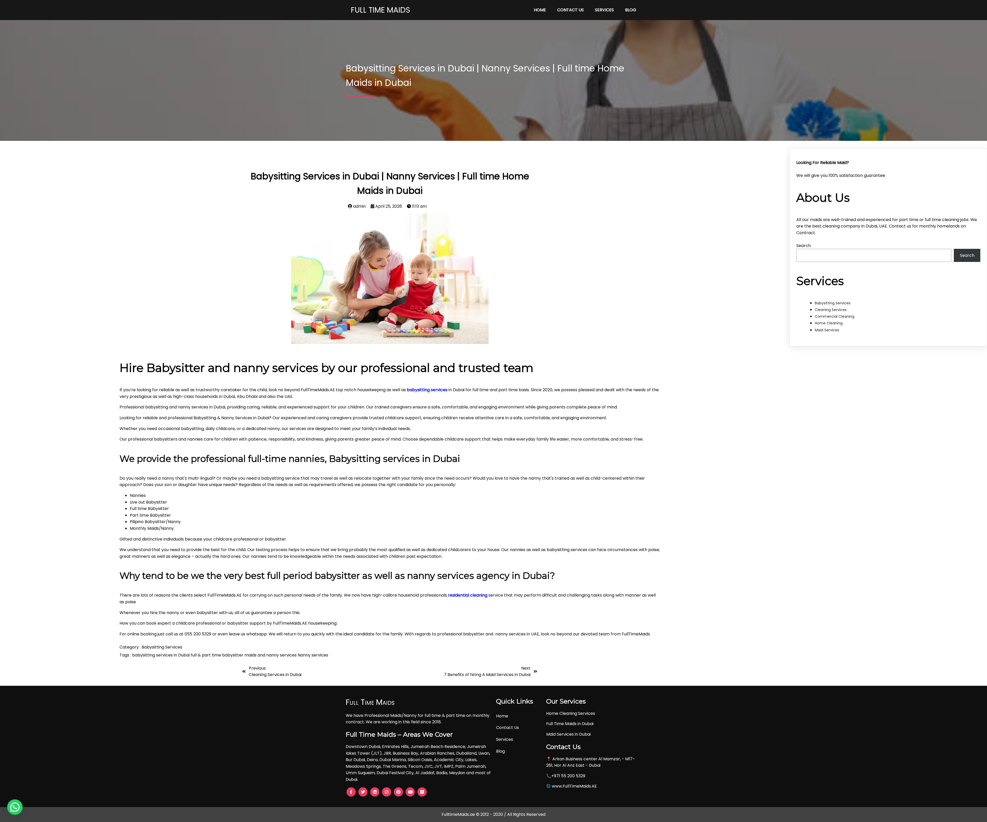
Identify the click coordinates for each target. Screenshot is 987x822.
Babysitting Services (162, 647)
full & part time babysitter (217, 655)
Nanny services (313, 655)
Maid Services (827, 330)
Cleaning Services (831, 309)
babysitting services (427, 390)
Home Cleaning (829, 323)
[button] (15, 807)
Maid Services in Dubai (568, 734)
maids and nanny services (271, 655)
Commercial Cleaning (834, 316)
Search (803, 246)
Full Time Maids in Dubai (569, 724)
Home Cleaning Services (570, 713)
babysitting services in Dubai (161, 655)
